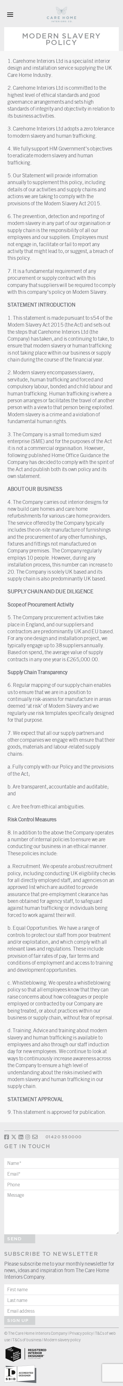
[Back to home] (61, 15)
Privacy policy (81, 1333)
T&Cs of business (26, 1339)
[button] (10, 15)
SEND (14, 1239)
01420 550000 (63, 1137)
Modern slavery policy (62, 1339)
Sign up (18, 1321)
